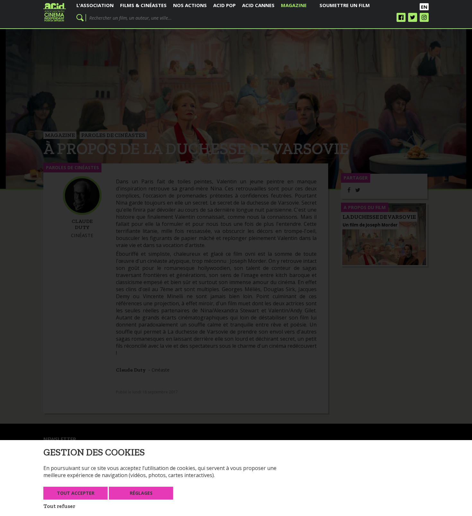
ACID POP (224, 5)
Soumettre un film (344, 5)
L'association (95, 5)
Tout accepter (75, 493)
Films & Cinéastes (143, 5)
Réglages (141, 493)
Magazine (294, 5)
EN (424, 7)
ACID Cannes (258, 5)
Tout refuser (59, 506)
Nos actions (190, 5)
